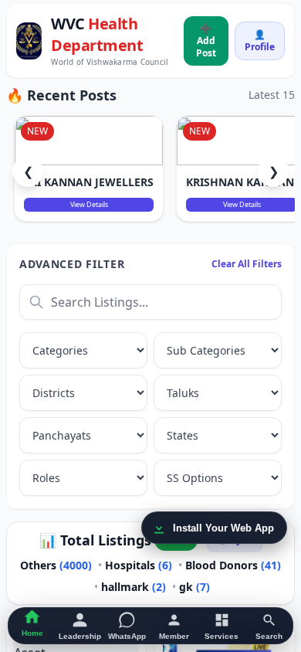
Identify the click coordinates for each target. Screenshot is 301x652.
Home (32, 633)
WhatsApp (127, 636)
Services (221, 636)
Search (268, 636)
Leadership (80, 636)
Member (174, 636)
